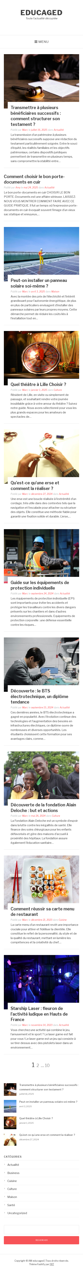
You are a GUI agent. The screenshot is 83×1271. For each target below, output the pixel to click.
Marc (25, 129)
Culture (58, 389)
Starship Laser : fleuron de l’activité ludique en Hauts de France (39, 1014)
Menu (43, 42)
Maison (55, 291)
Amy (17, 187)
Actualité (59, 129)
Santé (11, 1205)
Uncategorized (17, 1213)
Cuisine (63, 919)
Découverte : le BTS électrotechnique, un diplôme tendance (39, 696)
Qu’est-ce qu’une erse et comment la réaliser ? (47, 1134)
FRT (52, 1264)
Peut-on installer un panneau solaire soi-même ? (48, 1101)
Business (13, 1173)
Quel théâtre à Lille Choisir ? (38, 384)
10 (47, 1065)
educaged (41, 12)
